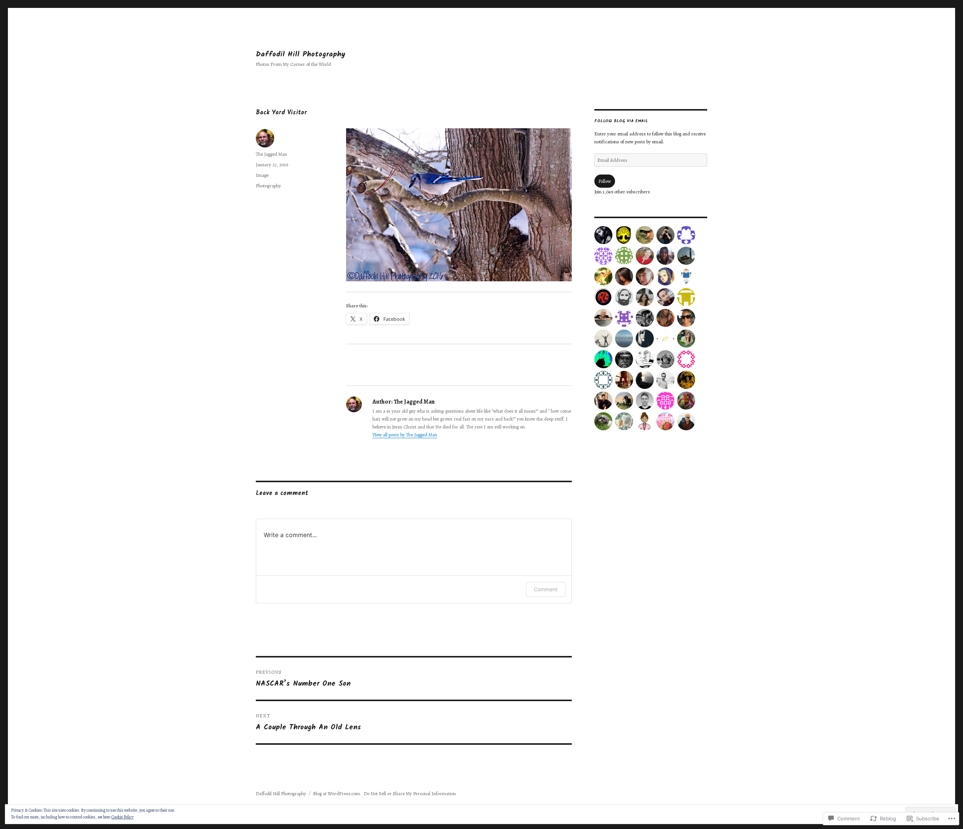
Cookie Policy (122, 817)
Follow (604, 181)
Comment (545, 589)
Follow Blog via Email (621, 121)
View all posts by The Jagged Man (404, 434)
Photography (268, 185)
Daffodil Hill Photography (300, 54)
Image (262, 175)
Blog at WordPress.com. (337, 793)
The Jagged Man (271, 154)
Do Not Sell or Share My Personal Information (410, 793)
